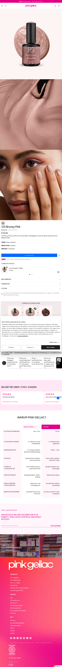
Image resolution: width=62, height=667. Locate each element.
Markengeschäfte (15, 625)
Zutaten (4, 288)
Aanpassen (30, 347)
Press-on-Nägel (15, 583)
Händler (12, 633)
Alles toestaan (51, 347)
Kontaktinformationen (46, 642)
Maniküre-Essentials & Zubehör (19, 588)
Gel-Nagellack (14, 577)
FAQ (11, 598)
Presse (12, 628)
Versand (37, 642)
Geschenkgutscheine (16, 590)
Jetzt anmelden (56, 525)
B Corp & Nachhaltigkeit (17, 623)
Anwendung (5, 284)
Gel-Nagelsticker (15, 580)
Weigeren (11, 347)
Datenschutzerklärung (24, 642)
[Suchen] (5, 6)
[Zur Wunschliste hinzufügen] (59, 255)
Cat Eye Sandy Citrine (16, 268)
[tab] (29, 274)
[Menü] (2, 6)
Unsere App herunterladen (18, 610)
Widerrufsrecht (14, 642)
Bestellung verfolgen (16, 605)
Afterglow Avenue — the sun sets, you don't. (31, 1)
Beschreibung (6, 279)
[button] (12, 362)
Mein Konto (13, 603)
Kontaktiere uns (15, 600)
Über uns (12, 620)
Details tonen (53, 342)
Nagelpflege (14, 585)
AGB (33, 642)
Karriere (12, 631)
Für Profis (13, 613)
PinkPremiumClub (15, 608)
